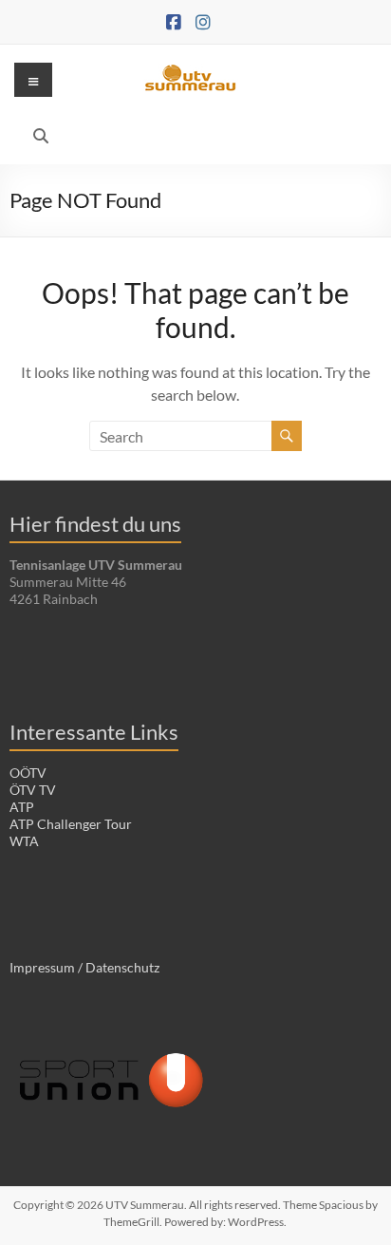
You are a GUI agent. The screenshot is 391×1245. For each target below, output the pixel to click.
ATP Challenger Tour (70, 824)
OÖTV (28, 772)
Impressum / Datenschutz (84, 967)
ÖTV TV (32, 790)
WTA (24, 841)
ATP (21, 807)
